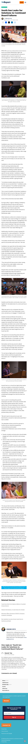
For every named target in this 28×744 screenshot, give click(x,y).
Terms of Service (4, 731)
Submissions (5, 682)
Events (4, 686)
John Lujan (9, 513)
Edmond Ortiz (8, 18)
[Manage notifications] (25, 741)
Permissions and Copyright (6, 733)
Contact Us (6, 725)
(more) (7, 680)
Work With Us (5, 690)
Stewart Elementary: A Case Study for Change (13, 609)
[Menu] (25, 2)
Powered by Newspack (5, 740)
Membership (5, 684)
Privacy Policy (4, 729)
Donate (21, 2)
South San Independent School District (16, 50)
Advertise (4, 688)
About (3, 680)
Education (4, 7)
